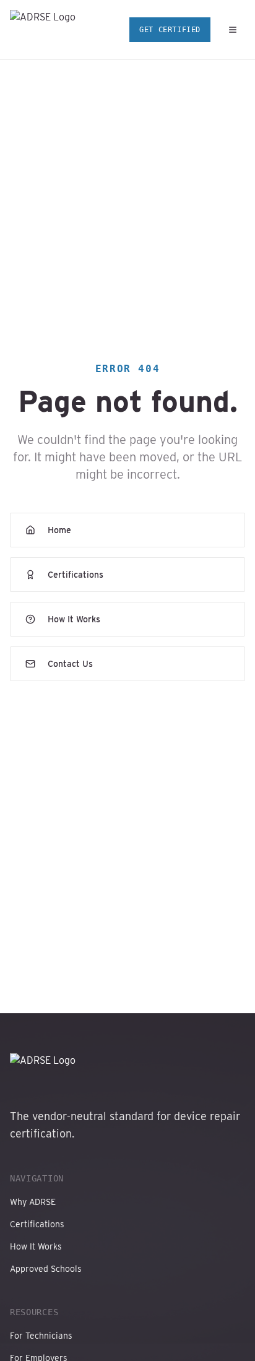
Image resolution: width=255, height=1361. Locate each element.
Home (59, 530)
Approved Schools (46, 1269)
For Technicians (41, 1336)
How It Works (74, 619)
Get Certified (170, 29)
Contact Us (70, 664)
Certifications (75, 575)
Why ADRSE (33, 1202)
